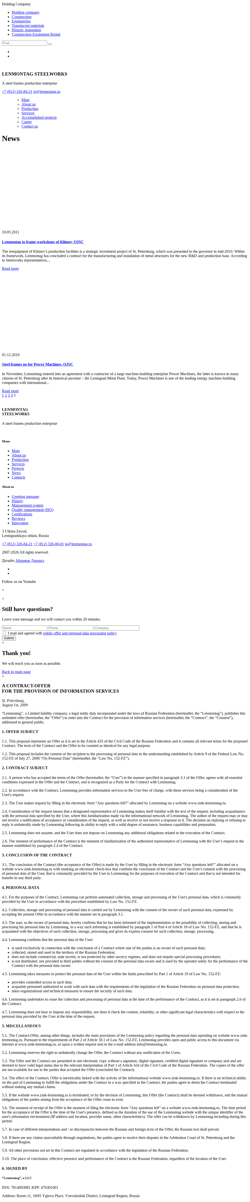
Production (29, 109)
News (16, 473)
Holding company (26, 12)
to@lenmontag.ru (78, 544)
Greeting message (25, 496)
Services (27, 113)
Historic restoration (26, 30)
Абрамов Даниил (29, 560)
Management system (27, 505)
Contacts (18, 477)
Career (26, 122)
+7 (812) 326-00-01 (48, 544)
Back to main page (16, 672)
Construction (21, 17)
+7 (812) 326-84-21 (17, 544)
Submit (9, 638)
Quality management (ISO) (32, 510)
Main (25, 100)
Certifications (22, 514)
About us (28, 104)
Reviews (18, 518)
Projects (18, 468)
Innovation (20, 523)
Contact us (29, 126)
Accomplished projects (39, 117)
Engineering (21, 21)
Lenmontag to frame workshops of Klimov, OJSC (43, 242)
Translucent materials (28, 25)
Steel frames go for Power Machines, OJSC (37, 364)
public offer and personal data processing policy (80, 633)
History (17, 501)
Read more (10, 268)
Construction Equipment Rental (36, 34)
